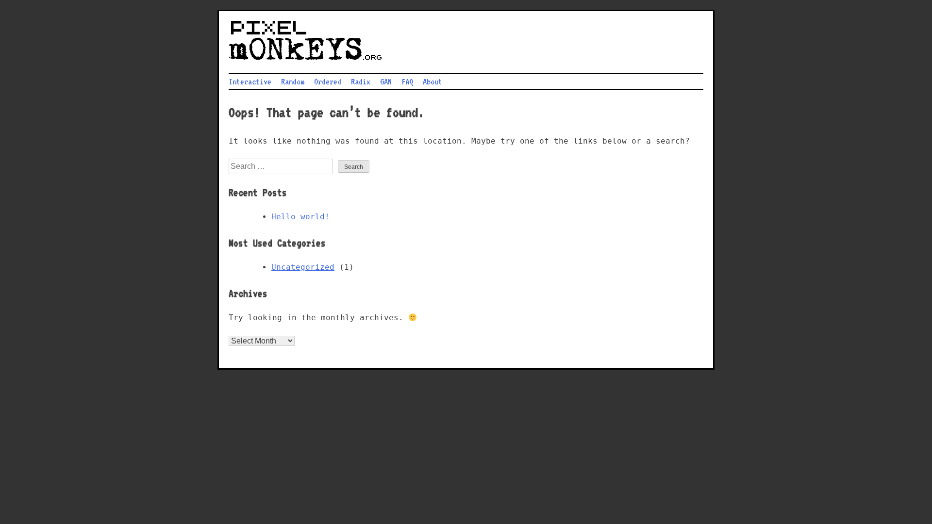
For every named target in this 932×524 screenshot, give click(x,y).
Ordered (327, 81)
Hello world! (300, 216)
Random (292, 81)
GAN (386, 81)
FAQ (407, 81)
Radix (360, 81)
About (432, 81)
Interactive (250, 81)
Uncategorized (302, 267)
